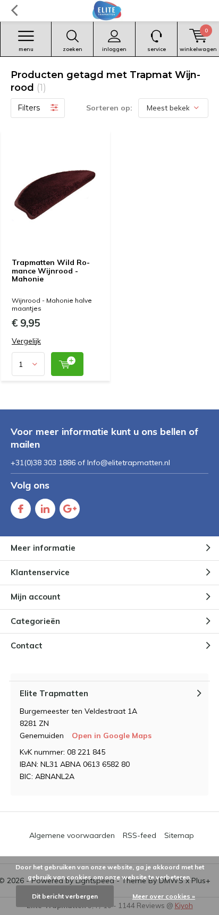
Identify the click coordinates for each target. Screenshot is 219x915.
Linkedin (45, 509)
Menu (26, 49)
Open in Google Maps (111, 735)
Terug (14, 10)
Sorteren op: (109, 108)
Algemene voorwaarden (72, 835)
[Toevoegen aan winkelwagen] (67, 364)
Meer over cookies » (163, 896)
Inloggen (114, 49)
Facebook (21, 509)
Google (70, 509)
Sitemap (179, 835)
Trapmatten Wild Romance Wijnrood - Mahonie (51, 271)
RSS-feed (139, 835)
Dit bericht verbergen (65, 896)
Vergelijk (26, 341)
